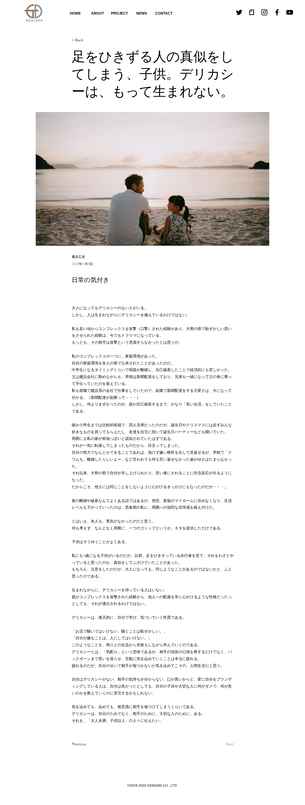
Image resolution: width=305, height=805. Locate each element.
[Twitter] (239, 12)
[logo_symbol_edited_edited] (252, 12)
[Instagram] (264, 12)
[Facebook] (277, 12)
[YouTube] (289, 12)
